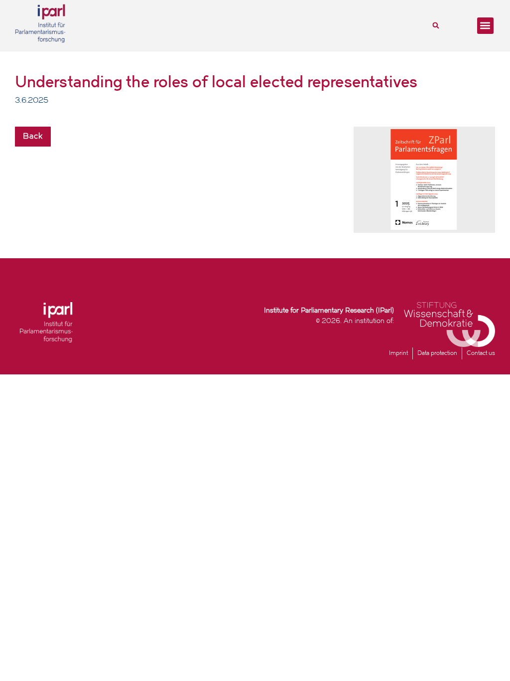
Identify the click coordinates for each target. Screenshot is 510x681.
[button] (436, 25)
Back (33, 137)
